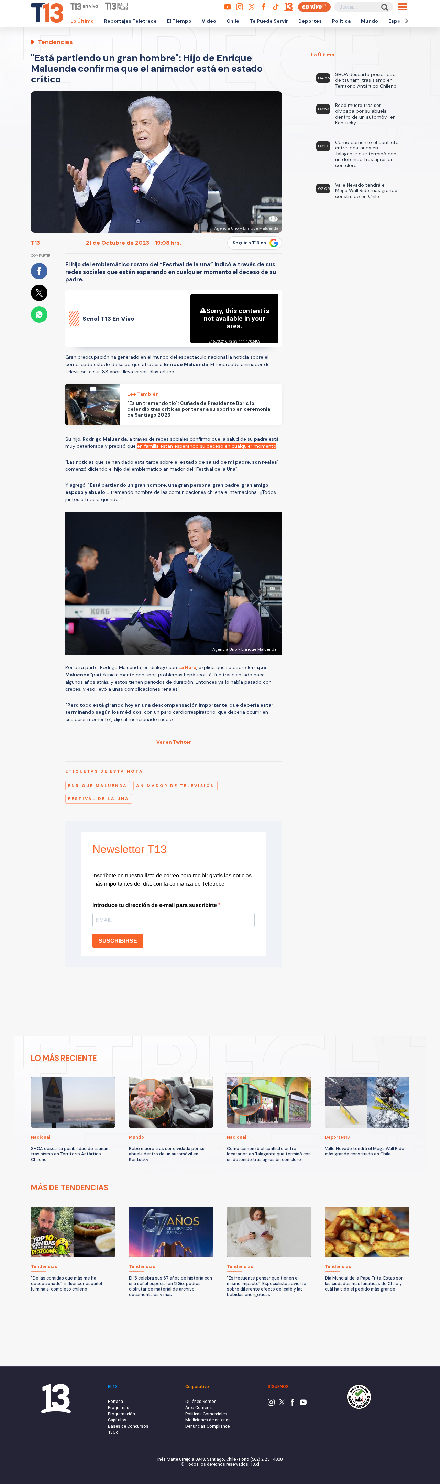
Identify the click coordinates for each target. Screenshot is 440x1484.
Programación (121, 1413)
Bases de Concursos (128, 1426)
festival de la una (98, 798)
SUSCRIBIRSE (118, 941)
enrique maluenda (97, 785)
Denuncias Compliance (207, 1426)
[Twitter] (281, 1404)
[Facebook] (292, 1404)
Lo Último (82, 21)
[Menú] (402, 7)
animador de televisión (175, 785)
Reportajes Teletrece (130, 21)
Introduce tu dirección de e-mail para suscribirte (155, 905)
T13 (35, 242)
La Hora (187, 667)
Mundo (369, 21)
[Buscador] (384, 7)
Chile (233, 21)
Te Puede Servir (269, 21)
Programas (118, 1407)
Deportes (310, 21)
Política (341, 21)
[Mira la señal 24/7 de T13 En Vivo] (314, 7)
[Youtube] (303, 1404)
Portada (115, 1401)
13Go (113, 1432)
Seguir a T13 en (249, 243)
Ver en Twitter (173, 742)
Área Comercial (200, 1407)
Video (209, 21)
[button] (405, 20)
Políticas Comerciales (206, 1413)
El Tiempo (179, 21)
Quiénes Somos (201, 1401)
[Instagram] (271, 1404)
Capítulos (117, 1419)
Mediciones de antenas (208, 1419)
